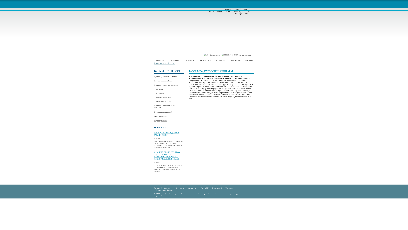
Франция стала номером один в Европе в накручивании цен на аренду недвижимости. (167, 155)
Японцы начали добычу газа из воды (166, 134)
